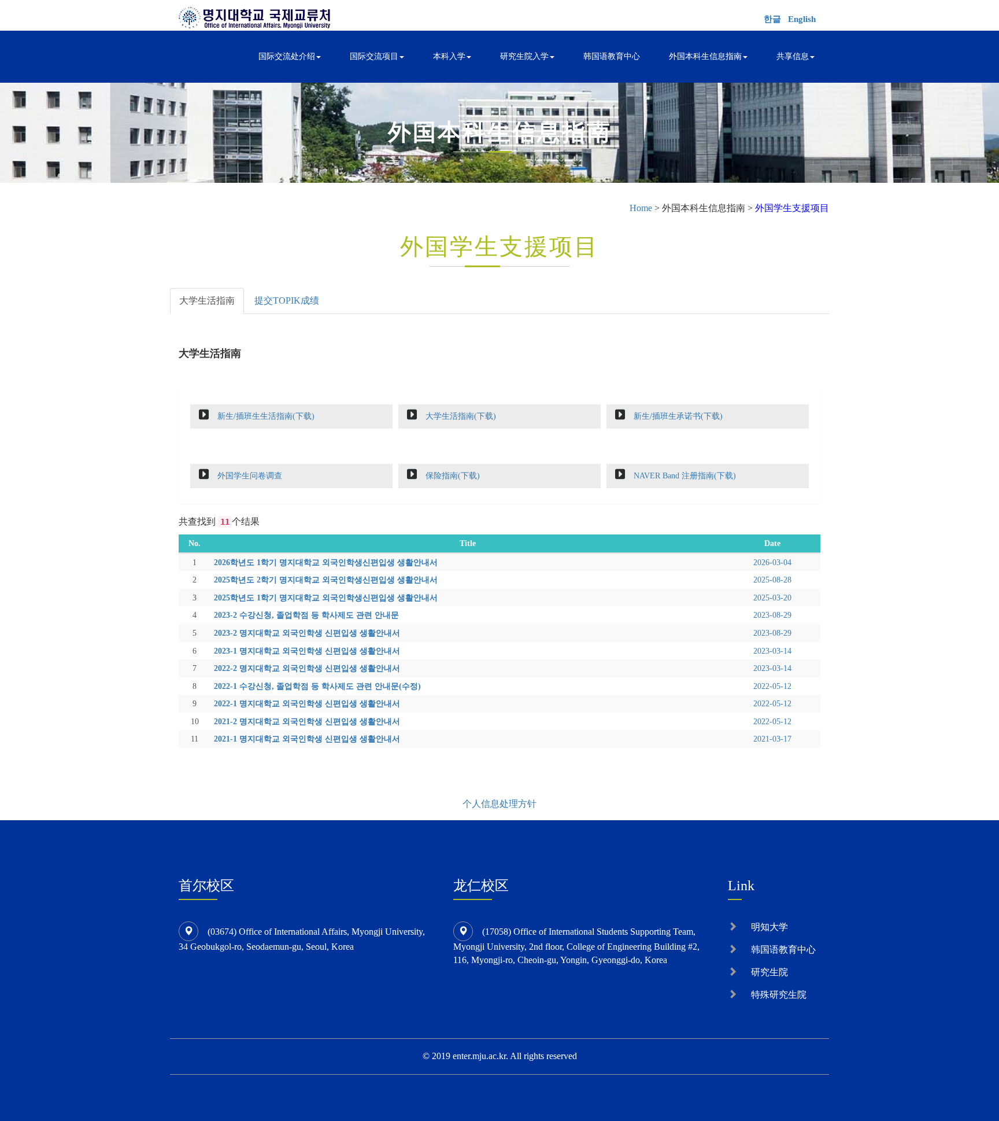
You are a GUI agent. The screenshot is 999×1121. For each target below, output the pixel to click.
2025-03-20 (772, 597)
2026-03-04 (772, 562)
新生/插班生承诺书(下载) (677, 416)
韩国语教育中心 (611, 56)
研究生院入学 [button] (524, 56)
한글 (772, 19)
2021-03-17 (772, 738)
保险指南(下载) (451, 475)
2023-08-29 (772, 615)
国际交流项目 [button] (374, 56)
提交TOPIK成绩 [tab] (286, 300)
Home (641, 208)
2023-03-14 (772, 650)
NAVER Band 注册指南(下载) (683, 475)
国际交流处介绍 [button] (286, 56)
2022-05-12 (772, 686)
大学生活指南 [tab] (207, 300)
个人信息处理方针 (499, 804)
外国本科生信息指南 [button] (705, 56)
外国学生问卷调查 (248, 475)
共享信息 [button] (792, 56)
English (802, 19)
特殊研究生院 (778, 995)
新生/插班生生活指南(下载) (264, 416)
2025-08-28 (772, 579)
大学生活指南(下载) (459, 416)
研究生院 (769, 972)
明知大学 (769, 927)
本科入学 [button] (449, 56)
